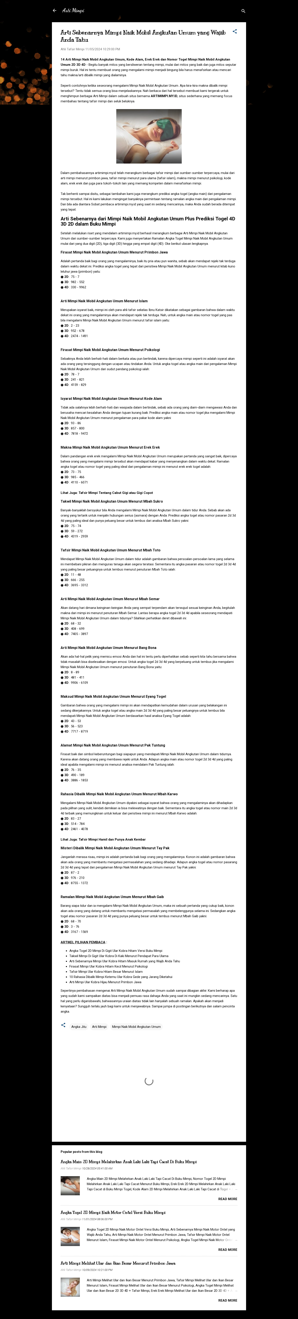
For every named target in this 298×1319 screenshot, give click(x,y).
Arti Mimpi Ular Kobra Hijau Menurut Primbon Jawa (105, 982)
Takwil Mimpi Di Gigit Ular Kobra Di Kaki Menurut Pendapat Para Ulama (118, 956)
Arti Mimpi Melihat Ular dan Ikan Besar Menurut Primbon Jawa (118, 1263)
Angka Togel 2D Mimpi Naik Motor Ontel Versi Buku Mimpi (113, 1212)
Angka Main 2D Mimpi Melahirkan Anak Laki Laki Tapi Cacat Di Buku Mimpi (129, 1161)
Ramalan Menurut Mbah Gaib (112, 897)
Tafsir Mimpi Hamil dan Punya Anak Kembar (112, 839)
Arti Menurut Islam (104, 301)
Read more (227, 1199)
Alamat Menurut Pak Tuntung (113, 745)
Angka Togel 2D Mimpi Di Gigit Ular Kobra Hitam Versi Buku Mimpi (115, 951)
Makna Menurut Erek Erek (110, 447)
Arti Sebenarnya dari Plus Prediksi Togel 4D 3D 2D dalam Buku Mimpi (148, 221)
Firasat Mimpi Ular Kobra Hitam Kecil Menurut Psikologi (108, 966)
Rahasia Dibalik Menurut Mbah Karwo (119, 794)
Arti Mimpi (73, 10)
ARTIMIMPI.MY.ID (164, 96)
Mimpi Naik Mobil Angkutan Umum (136, 1027)
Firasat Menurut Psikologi (110, 350)
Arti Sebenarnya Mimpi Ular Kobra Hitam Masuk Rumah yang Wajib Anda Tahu (124, 961)
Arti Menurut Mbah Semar (110, 599)
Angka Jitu (78, 1027)
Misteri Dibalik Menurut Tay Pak (115, 848)
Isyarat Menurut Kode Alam (111, 399)
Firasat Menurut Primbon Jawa (114, 252)
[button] (234, 32)
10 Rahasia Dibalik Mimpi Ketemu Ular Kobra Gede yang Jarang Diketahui (120, 977)
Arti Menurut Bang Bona (108, 648)
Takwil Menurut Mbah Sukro (112, 501)
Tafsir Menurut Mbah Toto (111, 550)
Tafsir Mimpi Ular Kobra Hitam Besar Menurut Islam (106, 972)
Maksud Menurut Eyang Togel (113, 696)
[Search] (243, 12)
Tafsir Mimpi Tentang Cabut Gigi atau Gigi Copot (116, 493)
